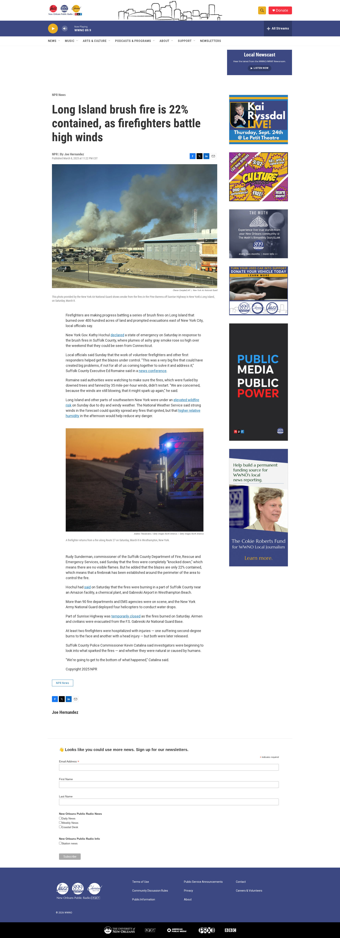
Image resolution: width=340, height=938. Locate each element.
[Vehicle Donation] (258, 290)
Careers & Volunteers (249, 890)
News (52, 40)
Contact (241, 881)
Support (185, 40)
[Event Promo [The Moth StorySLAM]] (258, 233)
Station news (70, 843)
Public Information (143, 899)
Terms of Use (140, 881)
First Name (66, 779)
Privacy (188, 890)
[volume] (64, 28)
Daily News (68, 818)
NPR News (59, 95)
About (164, 40)
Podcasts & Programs (133, 40)
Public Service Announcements (203, 881)
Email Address (69, 761)
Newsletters (210, 40)
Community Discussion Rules (150, 890)
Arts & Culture (95, 40)
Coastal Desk (70, 827)
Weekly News (70, 822)
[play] (53, 28)
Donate (282, 10)
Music (69, 40)
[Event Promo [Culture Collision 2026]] (258, 176)
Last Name (66, 796)
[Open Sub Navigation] (59, 40)
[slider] (71, 28)
